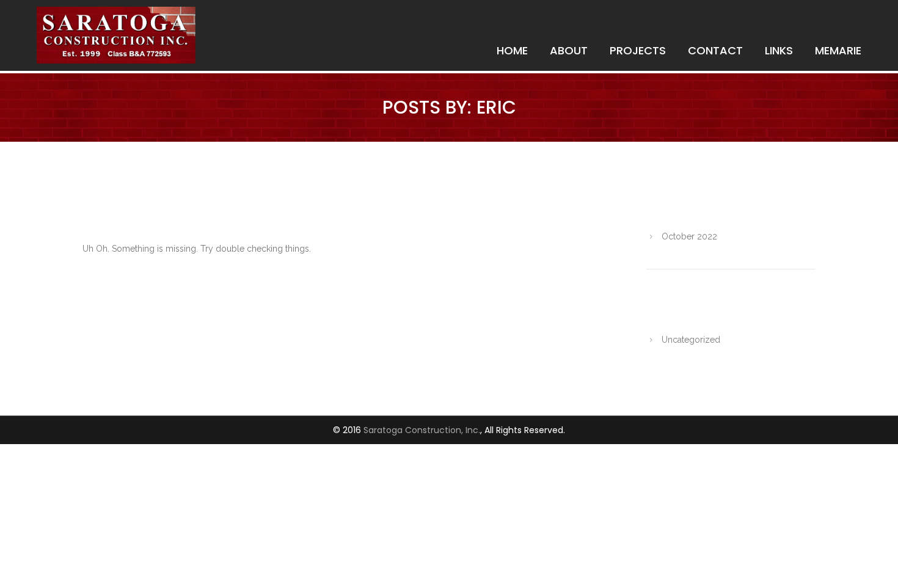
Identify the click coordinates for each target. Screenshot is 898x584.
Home (512, 50)
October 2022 (689, 236)
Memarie (838, 50)
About (569, 50)
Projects (638, 50)
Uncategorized (691, 340)
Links (779, 50)
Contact (715, 50)
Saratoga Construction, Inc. (421, 430)
